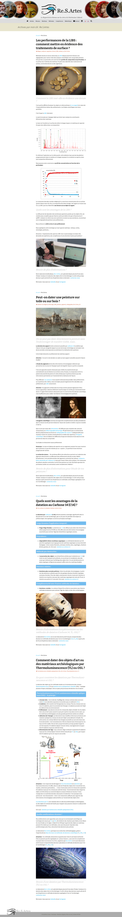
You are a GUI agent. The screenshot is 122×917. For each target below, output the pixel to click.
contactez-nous (75, 278)
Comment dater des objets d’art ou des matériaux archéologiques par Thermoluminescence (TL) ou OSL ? (60, 664)
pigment (64, 304)
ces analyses (48, 380)
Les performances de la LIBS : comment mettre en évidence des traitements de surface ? (59, 44)
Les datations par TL (42, 801)
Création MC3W (76, 914)
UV (79, 304)
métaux (60, 51)
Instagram (62, 282)
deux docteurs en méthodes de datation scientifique (61, 833)
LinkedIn (53, 282)
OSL (77, 639)
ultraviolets (54, 428)
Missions (38, 21)
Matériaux (44, 21)
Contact (77, 21)
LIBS (57, 51)
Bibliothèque (68, 21)
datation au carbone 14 (63, 547)
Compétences (59, 21)
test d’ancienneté (66, 784)
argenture (49, 51)
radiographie (69, 304)
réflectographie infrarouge (54, 430)
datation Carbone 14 (51, 508)
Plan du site (69, 914)
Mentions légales (61, 914)
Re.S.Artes (67, 51)
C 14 (62, 528)
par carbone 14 (50, 460)
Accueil (38, 35)
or (63, 51)
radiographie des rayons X (64, 432)
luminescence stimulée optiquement (49, 671)
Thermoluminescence (72, 671)
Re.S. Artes (57, 274)
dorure (54, 51)
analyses (44, 51)
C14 (38, 508)
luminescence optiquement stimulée (64, 686)
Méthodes (51, 21)
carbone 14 (40, 304)
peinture (59, 304)
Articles (32, 21)
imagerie (45, 304)
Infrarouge (51, 304)
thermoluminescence (42, 686)
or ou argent (74, 105)
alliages (39, 51)
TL (74, 639)
